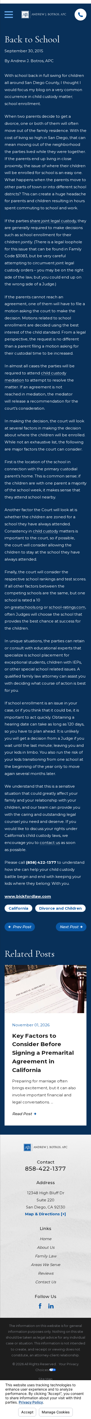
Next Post (69, 926)
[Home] (43, 14)
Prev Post (22, 926)
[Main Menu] (9, 14)
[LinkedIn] (51, 1306)
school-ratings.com (67, 607)
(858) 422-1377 (41, 862)
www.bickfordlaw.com (28, 896)
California (18, 908)
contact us (50, 842)
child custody (45, 531)
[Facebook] (40, 1306)
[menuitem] (45, 1379)
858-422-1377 (45, 1169)
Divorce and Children (60, 908)
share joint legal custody (53, 220)
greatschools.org (27, 607)
